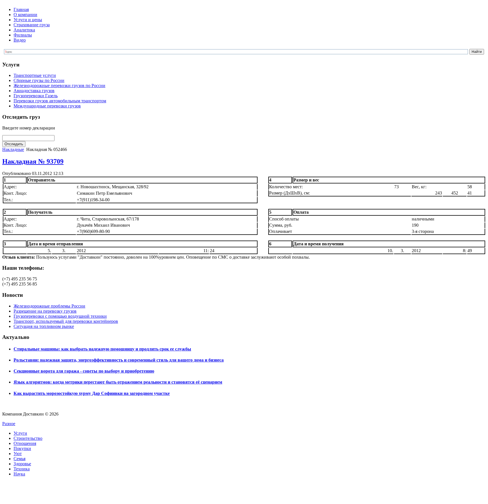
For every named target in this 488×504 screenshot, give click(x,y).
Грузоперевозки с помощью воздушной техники (60, 316)
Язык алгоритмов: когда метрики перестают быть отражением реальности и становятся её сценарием (118, 382)
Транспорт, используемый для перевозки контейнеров (66, 321)
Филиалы (23, 35)
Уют (18, 453)
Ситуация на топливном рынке (44, 326)
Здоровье (22, 463)
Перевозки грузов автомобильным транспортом (60, 100)
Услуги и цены (28, 19)
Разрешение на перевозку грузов (45, 311)
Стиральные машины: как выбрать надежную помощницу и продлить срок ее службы (102, 349)
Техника (22, 468)
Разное (8, 423)
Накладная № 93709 (33, 161)
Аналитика (24, 29)
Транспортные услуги (35, 75)
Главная (21, 9)
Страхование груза (32, 24)
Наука (19, 473)
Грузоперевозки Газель (36, 95)
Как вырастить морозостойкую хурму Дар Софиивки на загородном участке (92, 393)
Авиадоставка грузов (34, 90)
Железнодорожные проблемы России (49, 306)
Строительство (28, 438)
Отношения (25, 443)
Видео (20, 40)
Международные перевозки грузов (47, 105)
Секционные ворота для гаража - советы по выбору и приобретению (84, 371)
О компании (25, 14)
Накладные (13, 149)
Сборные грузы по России (39, 80)
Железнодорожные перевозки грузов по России (59, 85)
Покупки (22, 448)
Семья (19, 458)
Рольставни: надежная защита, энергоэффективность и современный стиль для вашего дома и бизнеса (119, 360)
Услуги (20, 433)
